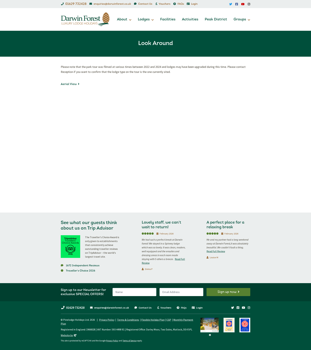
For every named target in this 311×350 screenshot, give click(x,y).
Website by (69, 335)
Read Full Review (216, 251)
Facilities (167, 19)
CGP (168, 319)
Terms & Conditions (128, 319)
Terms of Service (130, 340)
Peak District (216, 19)
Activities (190, 19)
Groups (240, 19)
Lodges (144, 19)
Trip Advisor (100, 228)
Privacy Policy (106, 319)
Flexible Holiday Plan (153, 319)
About (122, 19)
